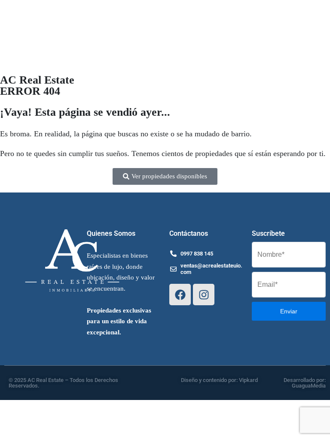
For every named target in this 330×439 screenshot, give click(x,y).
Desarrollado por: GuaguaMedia (305, 383)
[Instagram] (203, 294)
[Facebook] (180, 294)
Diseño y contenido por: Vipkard (219, 380)
